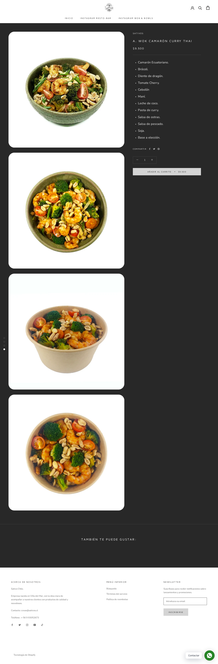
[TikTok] (42, 625)
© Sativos (20, 650)
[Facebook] (150, 149)
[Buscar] (200, 8)
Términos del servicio (116, 594)
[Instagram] (27, 625)
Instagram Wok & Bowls (136, 18)
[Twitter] (154, 149)
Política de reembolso (117, 599)
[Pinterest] (159, 149)
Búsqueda (111, 588)
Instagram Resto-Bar (95, 18)
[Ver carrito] (207, 8)
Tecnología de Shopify (24, 655)
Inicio (69, 18)
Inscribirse (175, 612)
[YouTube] (35, 625)
